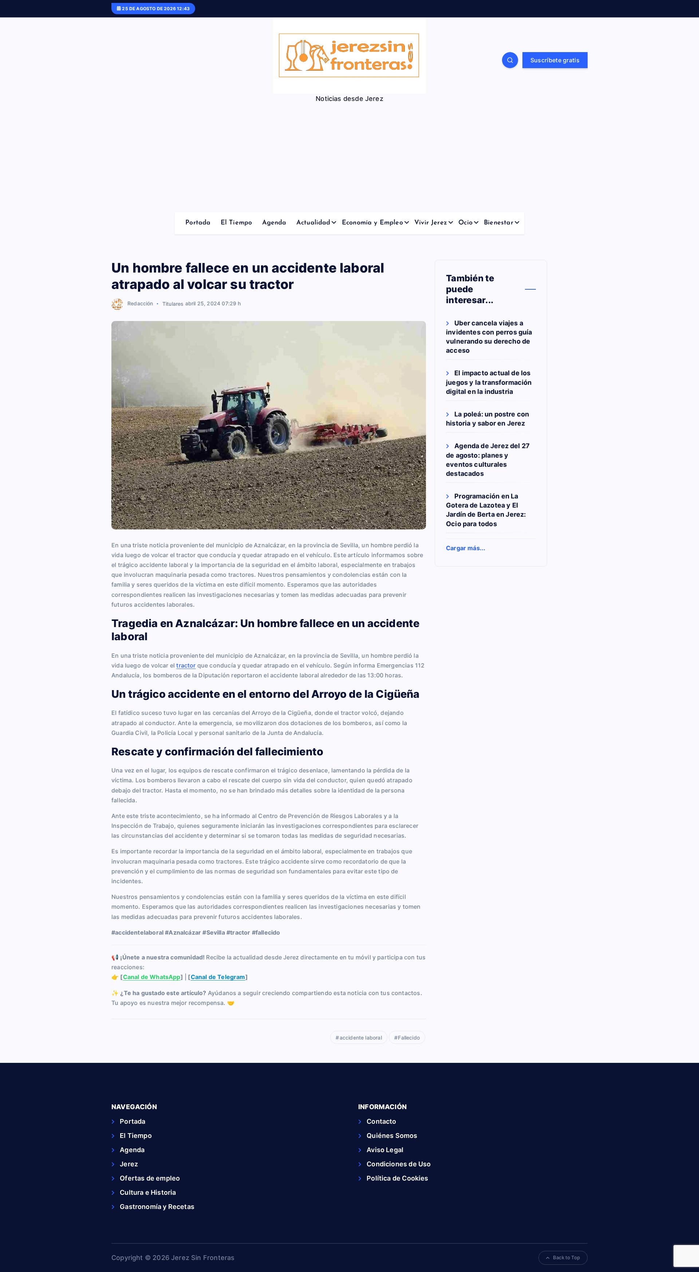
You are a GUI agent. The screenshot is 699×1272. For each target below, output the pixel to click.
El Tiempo (236, 223)
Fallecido (409, 1037)
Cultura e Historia (148, 1192)
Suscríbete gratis (555, 60)
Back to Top (566, 1257)
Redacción (140, 303)
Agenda (274, 223)
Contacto (381, 1121)
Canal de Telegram (218, 977)
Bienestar (498, 223)
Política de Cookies (397, 1178)
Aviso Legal (385, 1150)
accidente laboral (361, 1037)
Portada (197, 223)
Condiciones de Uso (399, 1164)
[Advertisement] (349, 157)
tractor (186, 665)
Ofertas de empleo (150, 1178)
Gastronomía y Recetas (157, 1206)
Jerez (129, 1164)
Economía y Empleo (372, 223)
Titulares (173, 303)
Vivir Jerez (430, 223)
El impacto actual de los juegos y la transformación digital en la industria (489, 382)
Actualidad (313, 223)
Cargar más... (465, 548)
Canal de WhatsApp (152, 977)
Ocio (465, 223)
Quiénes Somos (392, 1135)
